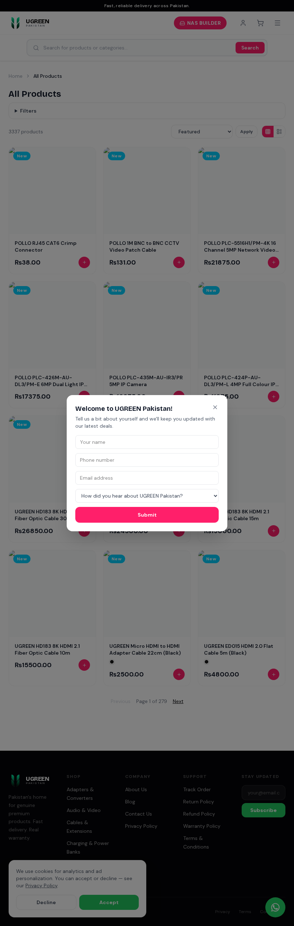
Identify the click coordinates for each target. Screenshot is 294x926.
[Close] (215, 407)
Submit (147, 515)
